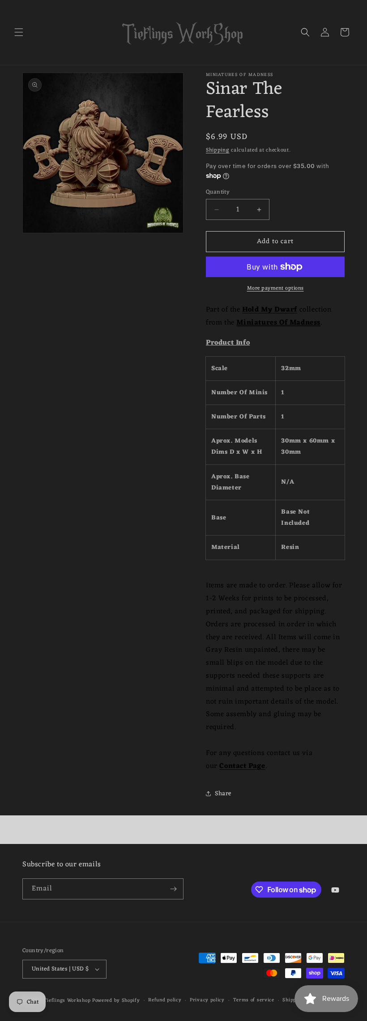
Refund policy (164, 1000)
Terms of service (253, 1000)
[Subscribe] (173, 888)
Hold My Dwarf (269, 310)
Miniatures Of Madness (278, 322)
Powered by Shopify (116, 1000)
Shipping (218, 150)
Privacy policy (207, 1000)
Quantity (218, 192)
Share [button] (223, 793)
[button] (19, 32)
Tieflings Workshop (67, 1000)
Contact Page (242, 766)
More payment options (275, 288)
